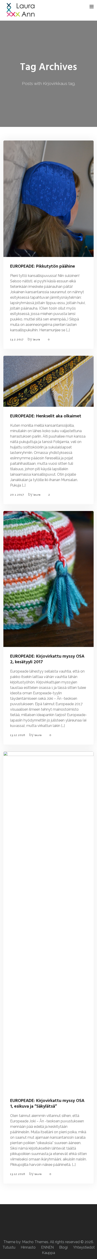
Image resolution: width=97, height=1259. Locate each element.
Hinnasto (28, 1247)
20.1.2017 (17, 494)
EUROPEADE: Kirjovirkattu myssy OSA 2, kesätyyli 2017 (47, 659)
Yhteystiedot (84, 1247)
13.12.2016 (17, 735)
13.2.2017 (16, 339)
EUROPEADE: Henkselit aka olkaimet (45, 416)
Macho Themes (35, 1242)
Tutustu (8, 1247)
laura (36, 339)
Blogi (63, 1247)
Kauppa (48, 1253)
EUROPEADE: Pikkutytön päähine (42, 266)
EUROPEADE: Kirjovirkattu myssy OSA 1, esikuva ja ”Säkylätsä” (47, 1103)
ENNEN (47, 1247)
